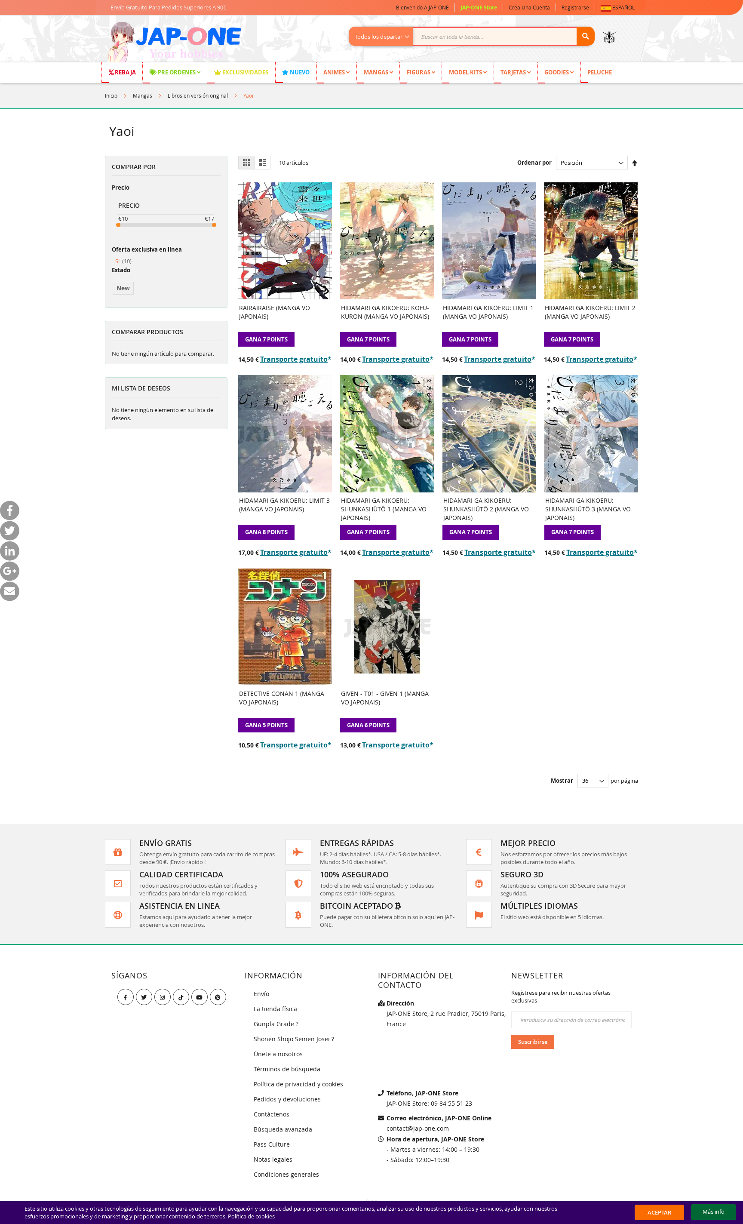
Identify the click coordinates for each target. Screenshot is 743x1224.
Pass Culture (272, 1144)
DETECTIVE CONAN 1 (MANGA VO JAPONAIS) (281, 697)
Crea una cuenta (529, 7)
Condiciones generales (286, 1174)
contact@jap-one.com (418, 1128)
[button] (619, 7)
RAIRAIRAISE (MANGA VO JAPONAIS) (274, 312)
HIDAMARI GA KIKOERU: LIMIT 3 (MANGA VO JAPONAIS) (284, 504)
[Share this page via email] (9, 591)
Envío (261, 994)
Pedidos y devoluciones (287, 1099)
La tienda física (275, 1009)
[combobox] (476, 36)
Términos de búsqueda (287, 1069)
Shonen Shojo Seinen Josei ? (294, 1039)
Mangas (142, 95)
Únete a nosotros (278, 1054)
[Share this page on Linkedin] (9, 550)
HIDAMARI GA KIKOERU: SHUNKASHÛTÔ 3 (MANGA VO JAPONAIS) (588, 509)
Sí (123, 261)
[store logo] (174, 43)
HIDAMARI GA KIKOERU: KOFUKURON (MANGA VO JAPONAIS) (385, 312)
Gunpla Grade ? (276, 1024)
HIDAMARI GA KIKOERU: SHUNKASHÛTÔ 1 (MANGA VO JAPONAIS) (384, 509)
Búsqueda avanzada (283, 1129)
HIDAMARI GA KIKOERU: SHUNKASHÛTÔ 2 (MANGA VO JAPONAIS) (486, 509)
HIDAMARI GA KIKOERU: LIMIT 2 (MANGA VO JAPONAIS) (590, 312)
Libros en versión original (198, 95)
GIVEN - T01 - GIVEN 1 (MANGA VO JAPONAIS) (385, 697)
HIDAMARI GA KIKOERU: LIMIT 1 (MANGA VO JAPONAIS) (488, 312)
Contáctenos (271, 1114)
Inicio (111, 95)
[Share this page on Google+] (9, 571)
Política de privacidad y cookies (298, 1084)
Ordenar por (534, 162)
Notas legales (273, 1159)
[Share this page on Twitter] (9, 530)
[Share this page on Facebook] (9, 510)
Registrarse (575, 7)
